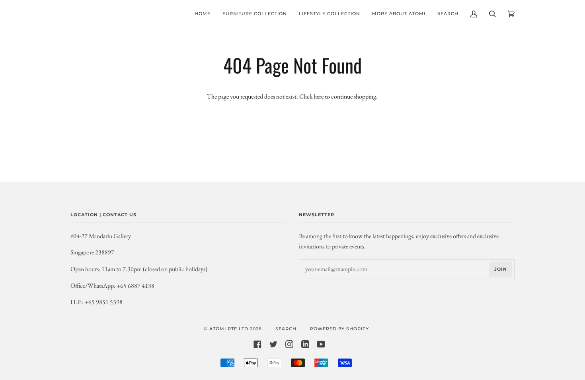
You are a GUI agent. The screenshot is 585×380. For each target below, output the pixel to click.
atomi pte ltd (228, 329)
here (319, 96)
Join (500, 269)
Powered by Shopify (339, 329)
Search (285, 329)
